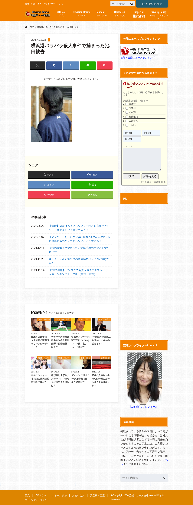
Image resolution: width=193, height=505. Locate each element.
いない (132, 125)
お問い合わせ (154, 3)
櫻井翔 (132, 108)
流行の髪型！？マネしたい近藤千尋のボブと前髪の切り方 (79, 250)
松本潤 (132, 112)
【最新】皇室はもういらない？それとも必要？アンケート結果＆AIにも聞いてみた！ (79, 227)
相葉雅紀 (133, 116)
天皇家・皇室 (139, 13)
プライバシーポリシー (158, 15)
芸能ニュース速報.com (153, 182)
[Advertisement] (144, 271)
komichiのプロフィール (144, 406)
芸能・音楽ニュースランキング (137, 57)
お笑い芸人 (119, 13)
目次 (61, 13)
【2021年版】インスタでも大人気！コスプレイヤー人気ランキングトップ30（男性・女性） (79, 272)
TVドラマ (80, 13)
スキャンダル (100, 13)
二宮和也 (133, 121)
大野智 (132, 104)
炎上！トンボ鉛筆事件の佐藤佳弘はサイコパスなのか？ (79, 261)
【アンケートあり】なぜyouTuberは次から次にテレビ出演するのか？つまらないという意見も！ (80, 239)
